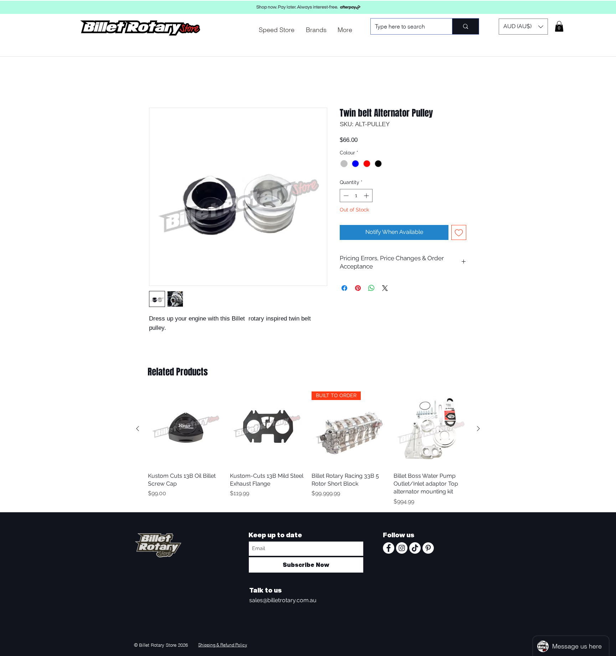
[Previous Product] (137, 429)
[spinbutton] (356, 196)
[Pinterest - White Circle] (428, 549)
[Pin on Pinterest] (358, 289)
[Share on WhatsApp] (371, 289)
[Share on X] (385, 289)
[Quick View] (185, 430)
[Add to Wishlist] (458, 233)
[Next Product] (478, 429)
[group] (308, 449)
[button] (523, 27)
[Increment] (367, 196)
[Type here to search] (465, 26)
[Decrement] (345, 196)
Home (157, 83)
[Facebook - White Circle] (388, 549)
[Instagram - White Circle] (401, 549)
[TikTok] (415, 549)
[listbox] (523, 27)
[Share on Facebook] (344, 289)
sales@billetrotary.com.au (283, 601)
